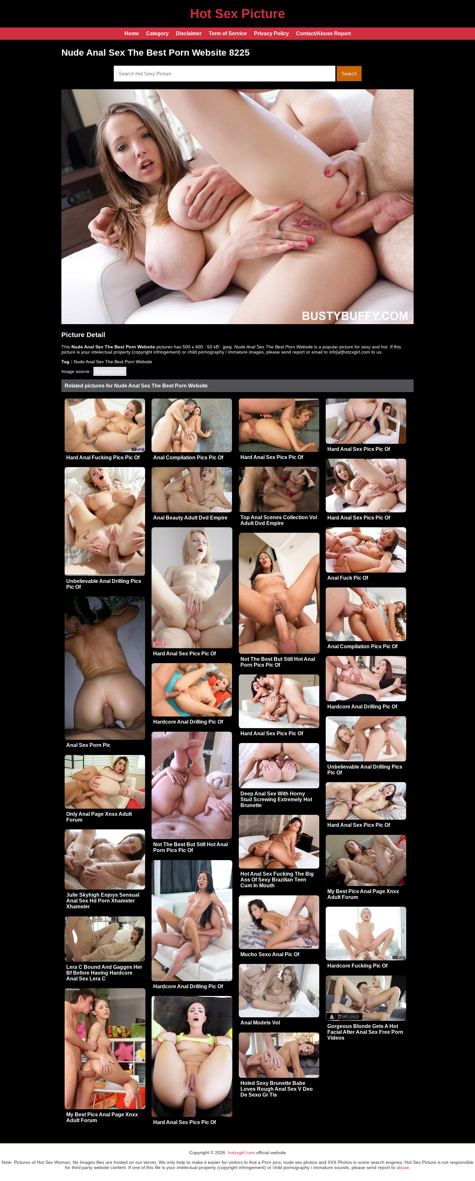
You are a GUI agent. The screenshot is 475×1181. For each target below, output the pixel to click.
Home (131, 33)
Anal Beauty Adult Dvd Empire (190, 517)
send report (293, 352)
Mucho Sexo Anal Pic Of (269, 954)
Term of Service (228, 33)
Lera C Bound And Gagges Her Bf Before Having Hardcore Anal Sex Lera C (104, 972)
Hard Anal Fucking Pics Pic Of (103, 457)
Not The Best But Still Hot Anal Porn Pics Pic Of (277, 662)
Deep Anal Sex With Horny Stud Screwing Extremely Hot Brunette (276, 799)
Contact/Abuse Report (323, 33)
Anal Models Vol (260, 1022)
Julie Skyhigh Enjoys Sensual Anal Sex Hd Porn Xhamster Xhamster (102, 900)
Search (349, 73)
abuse (402, 1167)
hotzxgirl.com (241, 1152)
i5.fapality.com (109, 371)
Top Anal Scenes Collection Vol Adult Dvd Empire (278, 520)
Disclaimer (189, 33)
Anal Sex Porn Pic (88, 745)
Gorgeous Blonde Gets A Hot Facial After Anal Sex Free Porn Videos (365, 1032)
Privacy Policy (271, 33)
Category (157, 33)
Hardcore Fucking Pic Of (357, 965)
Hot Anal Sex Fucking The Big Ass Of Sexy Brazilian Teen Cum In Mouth (277, 879)
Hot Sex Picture (237, 13)
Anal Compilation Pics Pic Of (188, 457)
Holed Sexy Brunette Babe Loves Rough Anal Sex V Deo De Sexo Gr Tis (276, 1089)
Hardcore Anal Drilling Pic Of (362, 706)
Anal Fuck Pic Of (347, 578)
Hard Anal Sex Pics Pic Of (271, 457)
